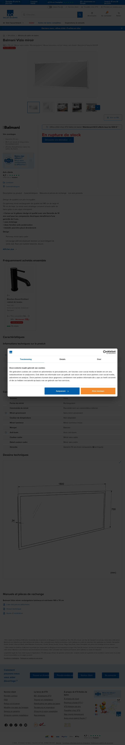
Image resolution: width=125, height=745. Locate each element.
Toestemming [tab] (26, 359)
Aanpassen (61, 391)
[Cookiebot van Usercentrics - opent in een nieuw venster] (105, 352)
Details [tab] (63, 359)
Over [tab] (99, 359)
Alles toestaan (98, 391)
